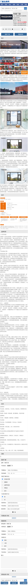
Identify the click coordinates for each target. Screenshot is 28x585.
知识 (10, 4)
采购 (26, 4)
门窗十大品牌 (3, 10)
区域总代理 (7, 479)
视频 (14, 4)
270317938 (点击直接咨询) (23, 22)
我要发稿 (14, 583)
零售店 (6, 488)
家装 (5, 540)
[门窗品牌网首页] (4, 1)
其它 (5, 491)
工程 (5, 543)
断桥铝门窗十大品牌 (12, 10)
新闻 (6, 4)
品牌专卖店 (7, 485)
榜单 (18, 4)
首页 (2, 4)
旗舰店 (6, 482)
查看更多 (14, 518)
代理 (22, 4)
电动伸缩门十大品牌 (22, 10)
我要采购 (20, 34)
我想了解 (7, 34)
